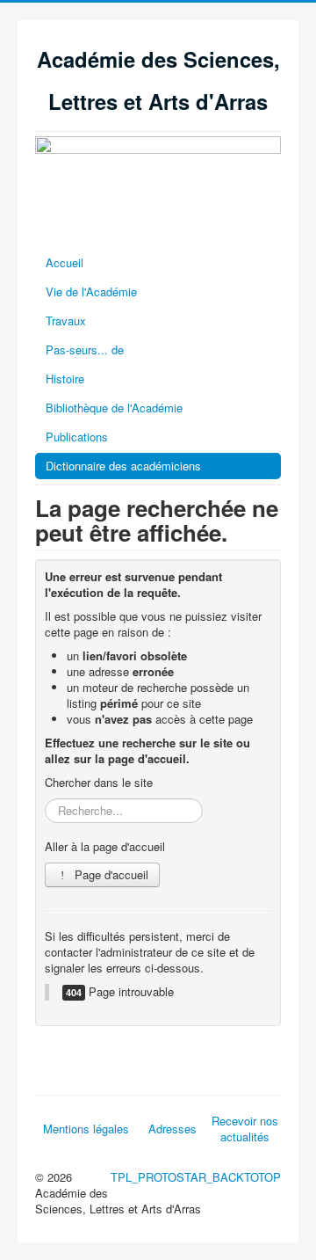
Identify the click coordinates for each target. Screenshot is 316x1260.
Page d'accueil (109, 874)
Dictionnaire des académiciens (123, 465)
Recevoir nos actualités (245, 1128)
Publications (77, 436)
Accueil (64, 262)
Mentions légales (86, 1128)
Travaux (66, 320)
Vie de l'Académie (91, 291)
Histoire (65, 378)
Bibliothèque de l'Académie (114, 407)
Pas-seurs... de (85, 349)
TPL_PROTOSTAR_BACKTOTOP (196, 1177)
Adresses (172, 1128)
